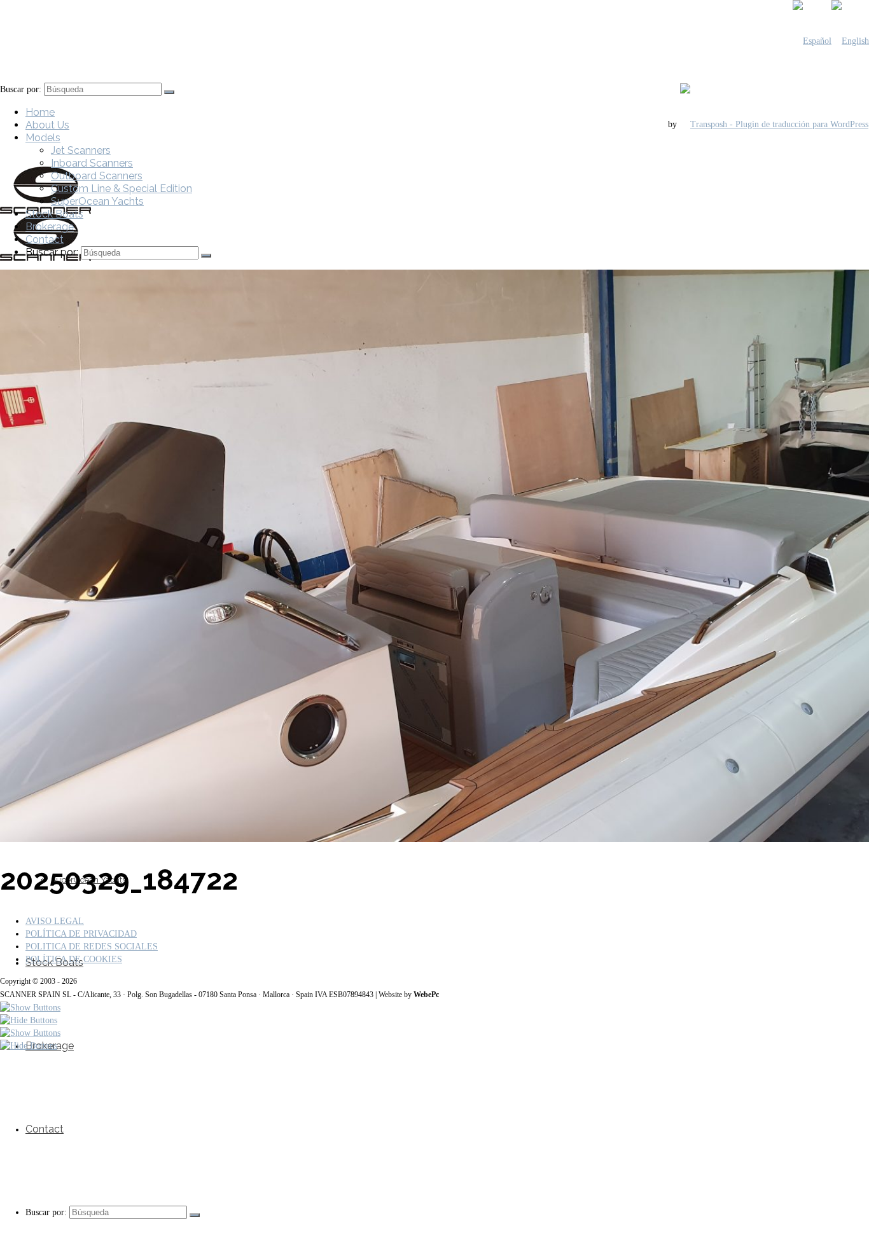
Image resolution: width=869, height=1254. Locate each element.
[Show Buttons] (30, 1007)
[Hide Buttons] (28, 1020)
